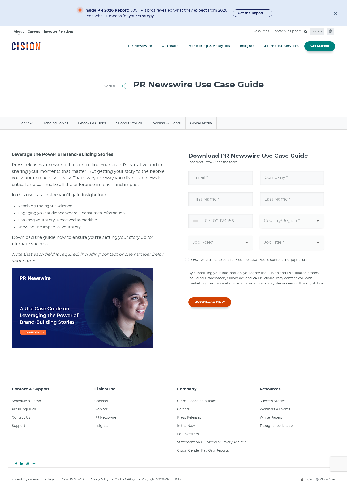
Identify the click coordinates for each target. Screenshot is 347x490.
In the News (186, 426)
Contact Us (21, 417)
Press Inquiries (24, 409)
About (19, 31)
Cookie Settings (125, 479)
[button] (335, 13)
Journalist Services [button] (281, 46)
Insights (101, 426)
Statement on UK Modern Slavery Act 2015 (212, 442)
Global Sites (327, 479)
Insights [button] (247, 46)
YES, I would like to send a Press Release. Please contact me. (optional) (249, 260)
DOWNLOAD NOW (210, 302)
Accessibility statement (26, 479)
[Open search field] (306, 31)
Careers (34, 31)
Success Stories (129, 123)
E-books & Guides (92, 123)
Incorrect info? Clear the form (212, 162)
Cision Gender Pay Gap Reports (203, 450)
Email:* (200, 177)
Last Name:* (277, 199)
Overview (24, 123)
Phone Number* (210, 221)
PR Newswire (105, 417)
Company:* (276, 177)
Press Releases (189, 417)
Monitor (101, 409)
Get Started (319, 46)
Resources (261, 31)
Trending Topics (55, 123)
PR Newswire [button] (140, 46)
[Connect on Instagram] (34, 463)
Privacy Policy (99, 479)
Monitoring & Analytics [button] (209, 46)
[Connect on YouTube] (27, 463)
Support (18, 426)
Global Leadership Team (196, 401)
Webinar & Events (166, 123)
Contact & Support (287, 31)
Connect (101, 401)
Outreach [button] (170, 46)
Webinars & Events (275, 409)
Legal (51, 479)
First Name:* (206, 199)
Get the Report (250, 13)
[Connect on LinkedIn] (21, 463)
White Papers (271, 417)
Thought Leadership (276, 426)
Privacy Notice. (311, 283)
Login (316, 31)
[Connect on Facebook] (16, 463)
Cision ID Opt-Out (73, 479)
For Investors (188, 434)
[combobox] (196, 221)
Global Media (201, 123)
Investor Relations (59, 31)
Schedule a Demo (26, 401)
